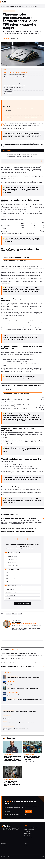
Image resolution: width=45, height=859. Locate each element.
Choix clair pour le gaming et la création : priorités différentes (15, 78)
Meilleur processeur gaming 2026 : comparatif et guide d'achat (16, 257)
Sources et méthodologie (8, 89)
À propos (25, 843)
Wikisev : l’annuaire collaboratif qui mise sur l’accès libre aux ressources (20, 694)
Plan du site (26, 850)
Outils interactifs (4, 843)
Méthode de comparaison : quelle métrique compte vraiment (14, 74)
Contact (25, 845)
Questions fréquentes (8, 91)
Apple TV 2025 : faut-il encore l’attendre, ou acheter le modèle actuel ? (19, 682)
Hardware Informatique (28, 837)
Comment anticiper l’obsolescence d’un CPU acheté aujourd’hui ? (18, 531)
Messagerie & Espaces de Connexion (30, 827)
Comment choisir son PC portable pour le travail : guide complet (16, 393)
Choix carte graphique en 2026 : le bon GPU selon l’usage (14, 260)
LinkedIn (15, 613)
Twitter (9, 613)
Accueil (2, 5)
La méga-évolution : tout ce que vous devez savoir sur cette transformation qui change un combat (24, 699)
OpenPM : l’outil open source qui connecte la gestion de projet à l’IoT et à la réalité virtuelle (23, 677)
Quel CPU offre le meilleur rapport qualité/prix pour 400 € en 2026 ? (18, 518)
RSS (43, 856)
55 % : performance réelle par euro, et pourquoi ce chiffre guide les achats (17, 76)
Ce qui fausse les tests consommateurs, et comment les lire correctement (17, 80)
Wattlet (4, 2)
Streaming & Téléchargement (29, 829)
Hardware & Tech (27, 835)
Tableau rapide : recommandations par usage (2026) (13, 83)
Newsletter (3, 845)
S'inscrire (28, 811)
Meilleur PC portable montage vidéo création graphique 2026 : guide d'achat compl (20, 391)
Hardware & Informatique (10, 5)
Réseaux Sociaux (27, 831)
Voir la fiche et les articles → (17, 638)
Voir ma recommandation (22, 603)
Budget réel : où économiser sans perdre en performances (14, 85)
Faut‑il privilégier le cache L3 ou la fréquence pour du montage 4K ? (18, 528)
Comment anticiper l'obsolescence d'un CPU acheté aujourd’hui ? (18, 666)
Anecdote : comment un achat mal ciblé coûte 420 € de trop (15, 72)
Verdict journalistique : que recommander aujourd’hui (13, 87)
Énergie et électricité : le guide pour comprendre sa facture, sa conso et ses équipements (23, 688)
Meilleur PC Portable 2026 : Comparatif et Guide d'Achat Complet (16, 258)
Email (21, 613)
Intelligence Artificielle (27, 833)
